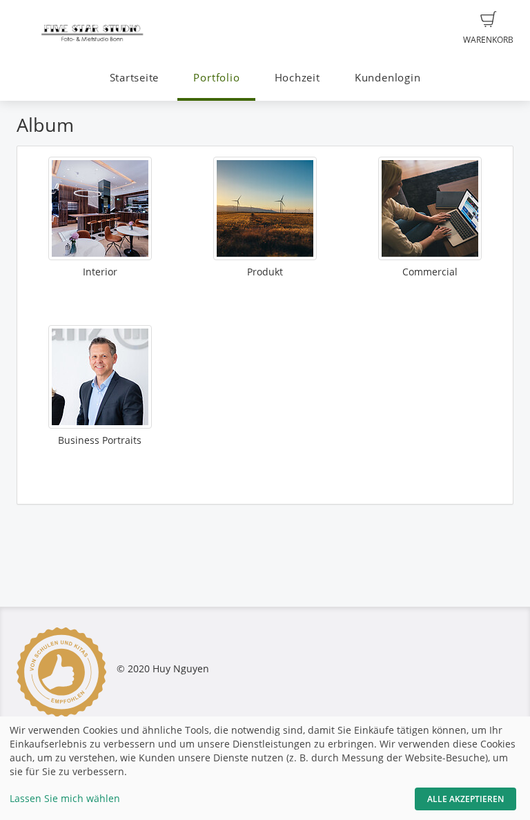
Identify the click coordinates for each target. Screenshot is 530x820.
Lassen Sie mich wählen (65, 798)
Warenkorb (488, 40)
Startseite (134, 77)
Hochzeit (297, 77)
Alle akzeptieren (465, 799)
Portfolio (216, 77)
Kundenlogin (387, 77)
